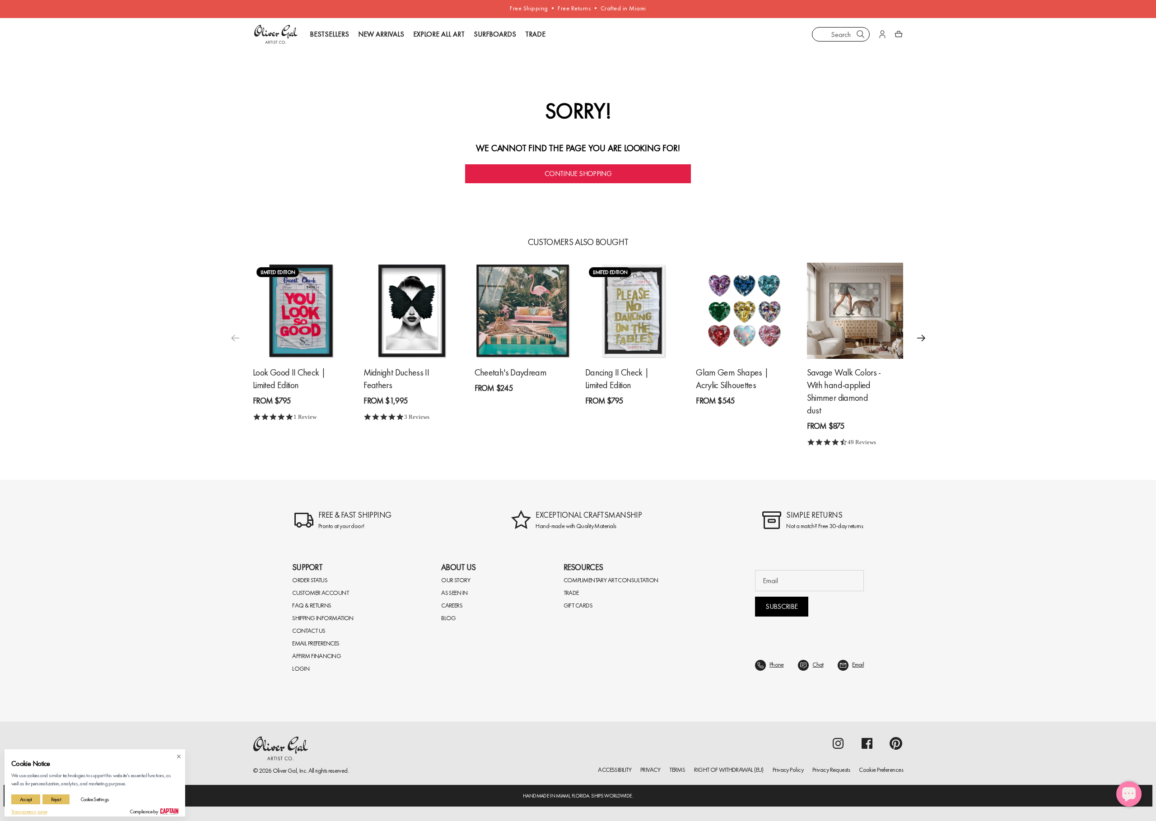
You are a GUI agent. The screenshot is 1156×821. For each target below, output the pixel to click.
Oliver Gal (285, 770)
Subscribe (781, 606)
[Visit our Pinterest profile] (896, 743)
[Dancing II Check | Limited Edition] (633, 311)
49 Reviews (862, 442)
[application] (1129, 794)
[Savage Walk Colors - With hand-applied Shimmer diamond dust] (855, 311)
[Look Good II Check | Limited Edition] (301, 311)
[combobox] (841, 34)
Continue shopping (578, 173)
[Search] (860, 34)
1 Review (305, 416)
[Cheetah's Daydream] (523, 311)
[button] (921, 338)
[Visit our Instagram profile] (838, 743)
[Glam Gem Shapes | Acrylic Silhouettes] (744, 311)
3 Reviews (416, 416)
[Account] (882, 34)
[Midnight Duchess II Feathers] (412, 311)
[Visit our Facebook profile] (867, 743)
